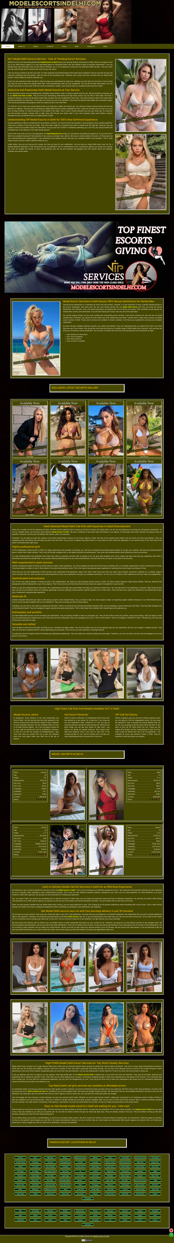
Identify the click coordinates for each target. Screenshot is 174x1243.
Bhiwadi (65, 1211)
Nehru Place (109, 1180)
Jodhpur (35, 1215)
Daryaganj (95, 1162)
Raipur (50, 1220)
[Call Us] (171, 1230)
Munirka (79, 1180)
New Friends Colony (140, 1180)
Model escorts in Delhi (66, 890)
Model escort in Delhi (143, 1109)
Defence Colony (110, 1162)
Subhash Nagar (140, 1189)
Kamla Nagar (35, 1175)
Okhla (80, 1185)
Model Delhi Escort (130, 307)
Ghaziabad (88, 1198)
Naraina (95, 1180)
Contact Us (91, 46)
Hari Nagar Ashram (50, 1171)
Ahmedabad (35, 1211)
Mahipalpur (110, 1175)
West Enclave (140, 1194)
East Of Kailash (50, 1166)
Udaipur (80, 1220)
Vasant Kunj (50, 1194)
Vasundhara (80, 1194)
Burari (110, 1157)
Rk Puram (155, 1185)
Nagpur (140, 1215)
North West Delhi (65, 1185)
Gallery (35, 46)
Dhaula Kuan (155, 1162)
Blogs (105, 46)
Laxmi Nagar (80, 1175)
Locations (50, 46)
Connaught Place (65, 1162)
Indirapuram (110, 1171)
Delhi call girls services (37, 1091)
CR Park (80, 1162)
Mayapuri (140, 1175)
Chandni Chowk (20, 1162)
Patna (155, 1215)
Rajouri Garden (140, 1185)
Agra (20, 1211)
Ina (80, 1171)
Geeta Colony (110, 1166)
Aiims (35, 1157)
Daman (155, 1220)
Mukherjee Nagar (65, 1180)
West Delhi (125, 1194)
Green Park (155, 1166)
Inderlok (95, 1171)
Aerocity (20, 1157)
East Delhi (35, 1166)
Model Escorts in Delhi (49, 62)
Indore (140, 1220)
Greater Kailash (125, 1166)
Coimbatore (87, 1224)
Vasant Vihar (65, 1194)
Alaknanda (50, 1157)
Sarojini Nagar (95, 1189)
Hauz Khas (65, 1171)
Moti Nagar (50, 1180)
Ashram (65, 1157)
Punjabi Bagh (125, 1185)
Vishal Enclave (110, 1194)
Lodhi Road (95, 1175)
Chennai (95, 1211)
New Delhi (125, 1180)
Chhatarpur (35, 1162)
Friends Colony (80, 1166)
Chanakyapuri (155, 1157)
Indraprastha (125, 1171)
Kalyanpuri (20, 1175)
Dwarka (20, 1166)
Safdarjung (35, 1189)
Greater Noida (140, 1166)
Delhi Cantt (140, 1162)
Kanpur (50, 1215)
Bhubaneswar (80, 1211)
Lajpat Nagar (65, 1175)
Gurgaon (140, 1211)
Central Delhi (125, 1157)
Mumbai (110, 1215)
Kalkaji (155, 1171)
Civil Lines (50, 1162)
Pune (35, 1220)
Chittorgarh (110, 1211)
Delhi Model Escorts (54, 134)
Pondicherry (20, 1220)
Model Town (35, 1180)
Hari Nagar (35, 1171)
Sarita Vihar (80, 1189)
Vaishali (35, 1194)
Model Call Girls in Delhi (22, 96)
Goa (110, 1220)
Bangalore (50, 1211)
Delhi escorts (74, 917)
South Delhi (110, 1189)
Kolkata (65, 1215)
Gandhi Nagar (95, 1166)
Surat (65, 1220)
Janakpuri (140, 1171)
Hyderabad (155, 1211)
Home (8, 46)
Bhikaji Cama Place (80, 1157)
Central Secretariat (140, 1157)
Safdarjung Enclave (50, 1189)
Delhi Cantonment (125, 1162)
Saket (65, 1189)
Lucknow (80, 1215)
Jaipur (20, 1215)
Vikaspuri (95, 1194)
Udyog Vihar (155, 1189)
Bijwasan (95, 1157)
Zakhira (155, 1194)
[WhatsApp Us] (171, 1235)
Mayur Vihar (155, 1175)
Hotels (64, 46)
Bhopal (125, 1220)
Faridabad (65, 1166)
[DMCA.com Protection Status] (87, 1240)
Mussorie (125, 1215)
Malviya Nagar (125, 1175)
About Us (21, 46)
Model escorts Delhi (86, 1075)
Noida (155, 1180)
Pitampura (110, 1185)
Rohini (20, 1189)
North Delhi (35, 1185)
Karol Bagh (50, 1175)
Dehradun (125, 1211)
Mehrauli (19, 1180)
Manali (95, 1215)
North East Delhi (50, 1185)
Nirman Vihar (20, 1185)
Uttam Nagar (20, 1194)
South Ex (125, 1189)
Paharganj (95, 1185)
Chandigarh (95, 1220)
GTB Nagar (20, 1171)
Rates (77, 46)
